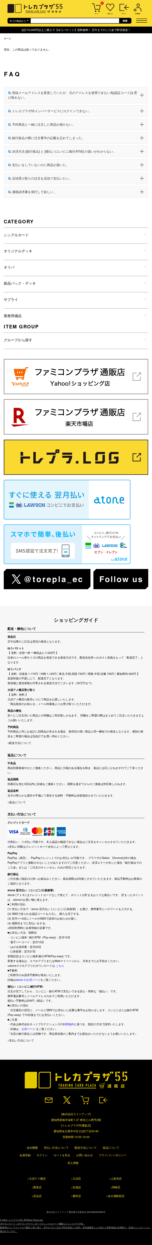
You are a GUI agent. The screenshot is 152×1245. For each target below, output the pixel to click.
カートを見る (62, 1155)
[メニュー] (143, 20)
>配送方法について (19, 743)
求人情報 (73, 1163)
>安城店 (76, 1187)
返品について (111, 1147)
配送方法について (86, 1147)
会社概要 (32, 1147)
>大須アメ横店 (37, 1178)
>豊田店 (76, 1196)
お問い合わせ (84, 1155)
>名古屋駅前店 (115, 1196)
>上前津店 (115, 1178)
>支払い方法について (21, 1040)
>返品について (17, 802)
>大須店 (76, 1178)
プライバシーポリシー (112, 1155)
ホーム (7, 38)
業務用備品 (13, 315)
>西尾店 (37, 1187)
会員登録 (25, 1155)
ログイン (42, 1155)
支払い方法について (56, 1147)
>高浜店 (37, 1196)
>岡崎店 (115, 1187)
